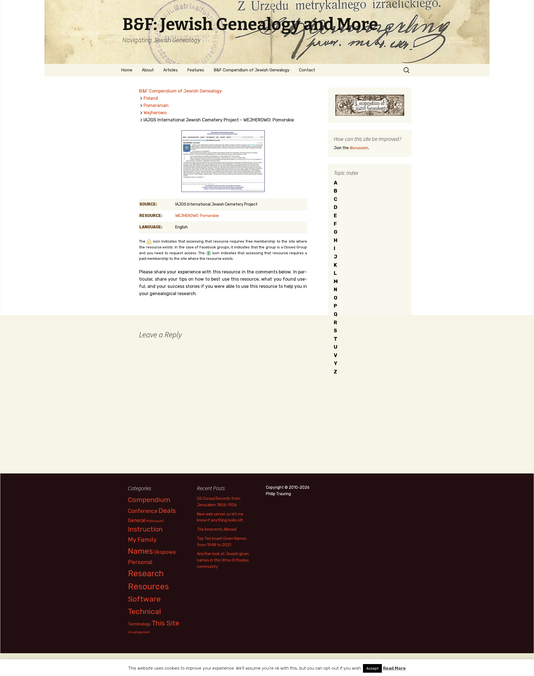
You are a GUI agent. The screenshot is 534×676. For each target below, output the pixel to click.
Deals (167, 511)
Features (195, 70)
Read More (394, 668)
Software (144, 599)
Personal (140, 561)
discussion (359, 148)
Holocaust (155, 521)
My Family (142, 539)
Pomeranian (156, 105)
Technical (144, 611)
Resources (148, 586)
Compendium (149, 500)
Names (140, 551)
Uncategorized (139, 632)
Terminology (139, 624)
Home (126, 70)
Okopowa (164, 552)
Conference (143, 511)
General (136, 520)
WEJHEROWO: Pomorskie (197, 215)
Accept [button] (372, 668)
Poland (151, 98)
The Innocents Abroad (216, 529)
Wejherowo (155, 112)
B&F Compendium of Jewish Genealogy (252, 70)
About (148, 70)
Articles (170, 70)
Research (146, 573)
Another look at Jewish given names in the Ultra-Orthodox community (223, 560)
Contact (307, 70)
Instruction (145, 529)
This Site (165, 623)
